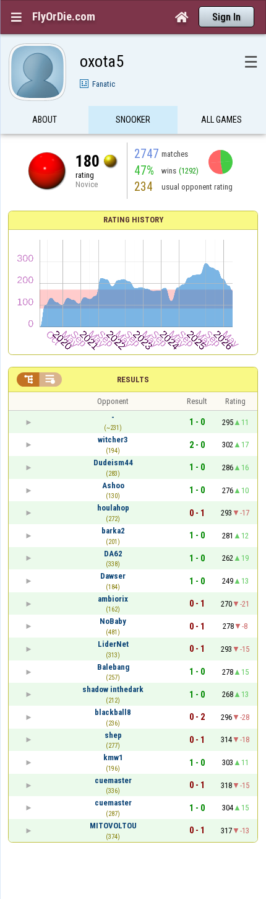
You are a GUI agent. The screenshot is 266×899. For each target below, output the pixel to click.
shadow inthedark (113, 689)
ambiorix (113, 598)
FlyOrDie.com (63, 17)
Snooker (133, 120)
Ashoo (113, 485)
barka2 (113, 530)
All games (221, 120)
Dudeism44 (113, 462)
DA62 (113, 553)
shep (113, 735)
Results (133, 379)
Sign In (226, 17)
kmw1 (113, 757)
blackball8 (113, 712)
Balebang (113, 667)
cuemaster (113, 780)
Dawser (113, 576)
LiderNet (113, 644)
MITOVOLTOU (113, 825)
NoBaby (113, 621)
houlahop (113, 507)
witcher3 (113, 439)
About (44, 120)
